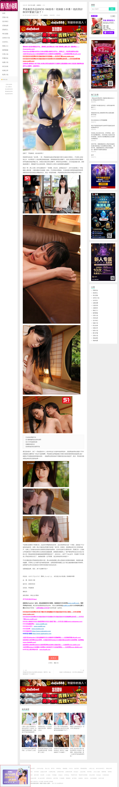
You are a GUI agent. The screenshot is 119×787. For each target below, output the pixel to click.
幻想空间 (95, 305)
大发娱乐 (60, 775)
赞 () (54, 658)
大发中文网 (101, 778)
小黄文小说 (91, 768)
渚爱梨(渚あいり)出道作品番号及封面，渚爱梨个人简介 (45, 728)
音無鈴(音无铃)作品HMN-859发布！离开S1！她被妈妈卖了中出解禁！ (36, 673)
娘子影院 (74, 778)
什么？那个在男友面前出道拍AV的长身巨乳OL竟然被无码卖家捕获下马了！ (61, 728)
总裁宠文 (39, 5)
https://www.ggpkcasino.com (41, 633)
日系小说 (5, 54)
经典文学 (5, 70)
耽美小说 (5, 74)
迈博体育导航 (60, 771)
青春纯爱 (95, 340)
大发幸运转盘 (40, 768)
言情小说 (5, 17)
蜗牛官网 (36, 775)
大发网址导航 (52, 771)
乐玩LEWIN (92, 775)
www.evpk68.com (39, 626)
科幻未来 (5, 66)
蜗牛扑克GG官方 (100, 768)
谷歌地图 (46, 781)
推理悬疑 (5, 50)
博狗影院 (68, 778)
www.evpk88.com (41, 624)
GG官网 (42, 775)
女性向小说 (6, 38)
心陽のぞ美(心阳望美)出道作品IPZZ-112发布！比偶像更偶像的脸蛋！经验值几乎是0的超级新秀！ (29, 729)
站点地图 (41, 781)
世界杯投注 (49, 778)
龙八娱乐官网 (41, 778)
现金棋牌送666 (9, 93)
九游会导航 (82, 771)
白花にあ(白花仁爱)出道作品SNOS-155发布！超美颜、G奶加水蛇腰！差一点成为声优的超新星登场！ (77, 752)
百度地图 (50, 781)
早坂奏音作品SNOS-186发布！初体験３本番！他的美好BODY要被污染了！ (53, 10)
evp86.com (66, 605)
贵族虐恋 (95, 338)
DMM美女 (58, 768)
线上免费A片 (9, 86)
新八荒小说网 (9, 5)
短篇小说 (5, 62)
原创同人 (5, 29)
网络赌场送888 (9, 91)
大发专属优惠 (93, 778)
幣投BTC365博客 (83, 775)
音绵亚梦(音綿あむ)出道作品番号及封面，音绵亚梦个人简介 (45, 750)
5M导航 (110, 771)
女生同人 (5, 42)
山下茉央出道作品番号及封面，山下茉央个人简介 (29, 749)
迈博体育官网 (68, 771)
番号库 (52, 768)
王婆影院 (80, 778)
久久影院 (48, 775)
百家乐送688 (9, 84)
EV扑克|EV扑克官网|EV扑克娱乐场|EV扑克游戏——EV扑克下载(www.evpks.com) (48, 56)
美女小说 (47, 768)
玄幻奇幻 (5, 21)
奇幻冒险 (5, 34)
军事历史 (5, 58)
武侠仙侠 (5, 25)
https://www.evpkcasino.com (41, 631)
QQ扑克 (86, 778)
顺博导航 (104, 771)
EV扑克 (71, 768)
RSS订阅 (5, 79)
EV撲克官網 (106, 775)
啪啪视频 (65, 768)
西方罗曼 (95, 333)
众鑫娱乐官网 (43, 771)
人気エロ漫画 (96, 771)
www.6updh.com (44, 649)
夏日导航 (55, 778)
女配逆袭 (95, 303)
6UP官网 (36, 771)
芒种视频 (54, 775)
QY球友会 (66, 775)
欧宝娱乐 (76, 771)
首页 (3, 13)
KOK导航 (89, 771)
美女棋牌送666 (9, 89)
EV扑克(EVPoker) (31, 599)
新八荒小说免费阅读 (58, 783)
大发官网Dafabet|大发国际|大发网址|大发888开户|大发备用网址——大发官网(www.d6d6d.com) (52, 647)
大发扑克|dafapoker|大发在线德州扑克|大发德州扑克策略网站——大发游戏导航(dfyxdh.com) (52, 54)
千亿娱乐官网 (32, 778)
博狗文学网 (109, 768)
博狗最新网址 (83, 768)
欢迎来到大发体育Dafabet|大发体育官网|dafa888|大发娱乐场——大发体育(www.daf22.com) (51, 645)
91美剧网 (62, 778)
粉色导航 (76, 768)
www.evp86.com (73, 603)
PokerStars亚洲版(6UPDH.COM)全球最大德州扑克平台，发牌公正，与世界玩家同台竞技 (50, 51)
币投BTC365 (74, 775)
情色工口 (5, 46)
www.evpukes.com (38, 629)
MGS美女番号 (31, 768)
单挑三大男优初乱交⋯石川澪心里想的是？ (71, 672)
